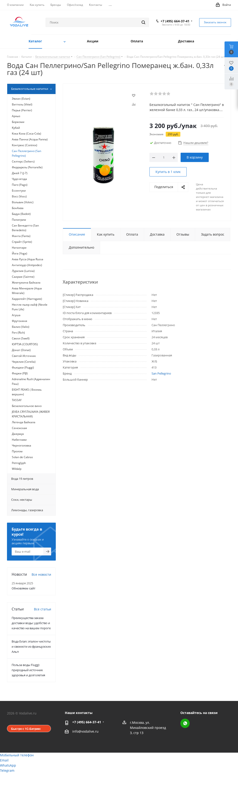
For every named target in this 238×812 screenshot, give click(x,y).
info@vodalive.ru (85, 731)
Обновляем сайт (23, 588)
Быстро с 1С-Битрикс (26, 729)
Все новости (41, 574)
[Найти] (143, 22)
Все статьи (42, 609)
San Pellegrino (161, 373)
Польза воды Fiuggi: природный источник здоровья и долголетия (28, 670)
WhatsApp (185, 723)
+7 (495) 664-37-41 (175, 21)
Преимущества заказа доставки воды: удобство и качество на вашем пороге (31, 623)
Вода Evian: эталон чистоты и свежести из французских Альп (31, 646)
